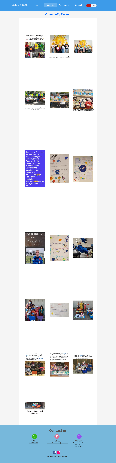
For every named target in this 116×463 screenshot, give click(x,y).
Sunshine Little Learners (19, 5)
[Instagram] (58, 452)
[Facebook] (54, 452)
